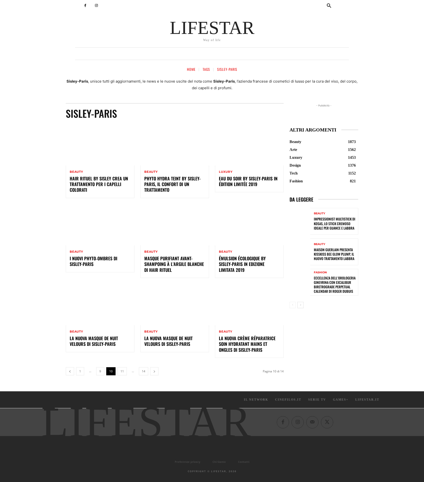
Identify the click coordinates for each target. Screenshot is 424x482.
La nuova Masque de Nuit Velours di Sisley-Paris (94, 341)
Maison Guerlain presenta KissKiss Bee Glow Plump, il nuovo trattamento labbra (334, 254)
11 (122, 371)
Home (191, 69)
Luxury (226, 171)
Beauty (76, 171)
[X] (327, 422)
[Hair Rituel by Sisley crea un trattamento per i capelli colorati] (100, 144)
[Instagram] (96, 5)
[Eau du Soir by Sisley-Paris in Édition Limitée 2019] (249, 144)
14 (143, 371)
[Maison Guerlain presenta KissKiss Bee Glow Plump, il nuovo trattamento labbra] (300, 251)
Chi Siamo (219, 462)
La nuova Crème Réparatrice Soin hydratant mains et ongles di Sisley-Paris (247, 344)
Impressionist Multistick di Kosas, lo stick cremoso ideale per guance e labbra (334, 223)
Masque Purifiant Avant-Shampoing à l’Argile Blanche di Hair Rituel (174, 264)
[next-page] (154, 371)
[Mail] (312, 422)
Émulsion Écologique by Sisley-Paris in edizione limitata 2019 (242, 264)
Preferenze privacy (187, 462)
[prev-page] (70, 371)
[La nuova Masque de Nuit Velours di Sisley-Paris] (100, 304)
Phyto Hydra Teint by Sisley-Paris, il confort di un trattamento (172, 184)
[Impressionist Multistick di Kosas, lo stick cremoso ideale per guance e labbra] (300, 221)
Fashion (320, 272)
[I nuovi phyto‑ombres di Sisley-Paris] (100, 224)
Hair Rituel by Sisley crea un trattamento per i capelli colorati (99, 184)
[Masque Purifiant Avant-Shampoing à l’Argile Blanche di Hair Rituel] (174, 224)
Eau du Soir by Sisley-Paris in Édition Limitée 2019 (248, 181)
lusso (299, 81)
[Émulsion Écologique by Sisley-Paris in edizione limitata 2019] (249, 224)
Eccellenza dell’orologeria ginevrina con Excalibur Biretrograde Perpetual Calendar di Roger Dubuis (335, 284)
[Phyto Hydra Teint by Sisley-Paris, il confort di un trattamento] (174, 144)
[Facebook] (85, 5)
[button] (329, 6)
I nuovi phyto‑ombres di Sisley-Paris (93, 261)
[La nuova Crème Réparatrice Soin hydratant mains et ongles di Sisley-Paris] (249, 304)
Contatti (243, 462)
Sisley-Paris (227, 69)
